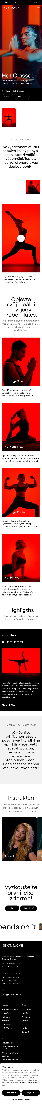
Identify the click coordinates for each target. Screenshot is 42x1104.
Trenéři (5, 1020)
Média (24, 1028)
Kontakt (37, 2)
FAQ (23, 1024)
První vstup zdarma (9, 2)
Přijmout (31, 1093)
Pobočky (6, 1017)
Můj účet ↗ (7, 1028)
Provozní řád (8, 1043)
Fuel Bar (25, 1013)
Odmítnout (11, 1093)
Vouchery (6, 1024)
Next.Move (26, 1009)
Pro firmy (25, 1017)
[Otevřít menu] (38, 8)
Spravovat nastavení (21, 1099)
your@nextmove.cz (11, 994)
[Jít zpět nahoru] (10, 8)
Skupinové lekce (10, 1009)
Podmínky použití (10, 1059)
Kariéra (24, 1020)
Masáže (5, 1013)
